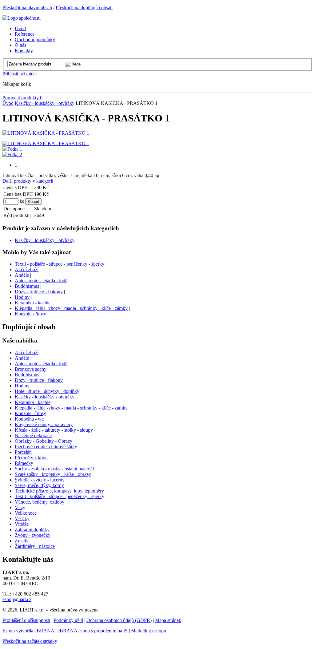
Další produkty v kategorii (27, 181)
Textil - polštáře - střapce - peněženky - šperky (59, 264)
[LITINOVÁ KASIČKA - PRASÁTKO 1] (45, 133)
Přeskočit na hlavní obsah (27, 7)
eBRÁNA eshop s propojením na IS (93, 630)
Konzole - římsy (30, 313)
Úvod (8, 103)
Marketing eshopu (148, 630)
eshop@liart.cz (16, 599)
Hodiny (22, 297)
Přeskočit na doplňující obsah (84, 7)
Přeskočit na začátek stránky (29, 641)
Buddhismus (27, 286)
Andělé (22, 275)
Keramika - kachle (32, 302)
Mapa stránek (168, 620)
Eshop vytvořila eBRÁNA (28, 630)
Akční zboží (26, 269)
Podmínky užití (68, 620)
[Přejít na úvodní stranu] (21, 18)
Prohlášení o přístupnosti (26, 620)
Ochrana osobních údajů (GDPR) (119, 620)
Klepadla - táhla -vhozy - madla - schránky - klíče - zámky (71, 308)
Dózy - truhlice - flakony (39, 291)
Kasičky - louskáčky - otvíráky (44, 103)
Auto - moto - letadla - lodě (41, 280)
